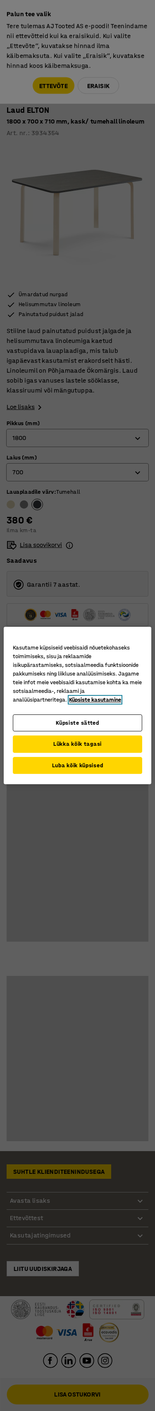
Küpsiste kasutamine (95, 699)
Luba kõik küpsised (77, 765)
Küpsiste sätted (77, 722)
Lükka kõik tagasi (77, 743)
